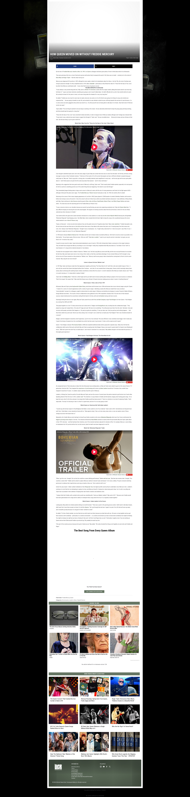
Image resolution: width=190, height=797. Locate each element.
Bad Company (102, 299)
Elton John (89, 201)
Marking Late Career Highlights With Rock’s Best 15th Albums (94, 755)
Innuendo (92, 83)
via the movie (110, 215)
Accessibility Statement (77, 773)
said (82, 396)
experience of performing (85, 388)
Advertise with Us (75, 766)
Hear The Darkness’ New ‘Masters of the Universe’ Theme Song (62, 755)
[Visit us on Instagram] (101, 767)
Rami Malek (94, 419)
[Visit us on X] (110, 767)
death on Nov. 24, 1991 (79, 71)
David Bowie (100, 201)
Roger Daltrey (120, 201)
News (75, 600)
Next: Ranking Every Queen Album (94, 591)
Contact (73, 778)
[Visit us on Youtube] (104, 767)
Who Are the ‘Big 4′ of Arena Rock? (122, 726)
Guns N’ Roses (71, 220)
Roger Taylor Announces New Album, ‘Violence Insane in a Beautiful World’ (123, 700)
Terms (72, 768)
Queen (89, 71)
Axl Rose (94, 201)
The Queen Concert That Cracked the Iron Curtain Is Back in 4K (63, 700)
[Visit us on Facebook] (107, 767)
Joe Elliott (114, 201)
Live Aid (78, 226)
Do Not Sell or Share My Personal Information (81, 776)
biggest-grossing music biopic (64, 419)
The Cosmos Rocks (76, 325)
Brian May (58, 77)
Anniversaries (65, 600)
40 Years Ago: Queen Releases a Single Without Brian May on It (93, 727)
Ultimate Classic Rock (118, 170)
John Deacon (73, 201)
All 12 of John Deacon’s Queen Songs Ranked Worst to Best (61, 727)
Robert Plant (107, 201)
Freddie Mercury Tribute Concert (89, 193)
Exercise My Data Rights (77, 775)
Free (95, 299)
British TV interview (90, 89)
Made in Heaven (72, 235)
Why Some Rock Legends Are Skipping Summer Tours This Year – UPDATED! (123, 755)
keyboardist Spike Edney (79, 286)
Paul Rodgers (112, 299)
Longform (71, 600)
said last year (106, 478)
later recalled (95, 237)
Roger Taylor (67, 77)
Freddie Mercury (67, 71)
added (109, 329)
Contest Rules (74, 770)
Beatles (102, 296)
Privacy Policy (74, 771)
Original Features (81, 600)
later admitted (116, 224)
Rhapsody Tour (89, 487)
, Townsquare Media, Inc (71, 782)
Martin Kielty (56, 57)
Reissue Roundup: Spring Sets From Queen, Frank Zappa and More (94, 700)
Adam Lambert (104, 388)
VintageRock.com (102, 305)
